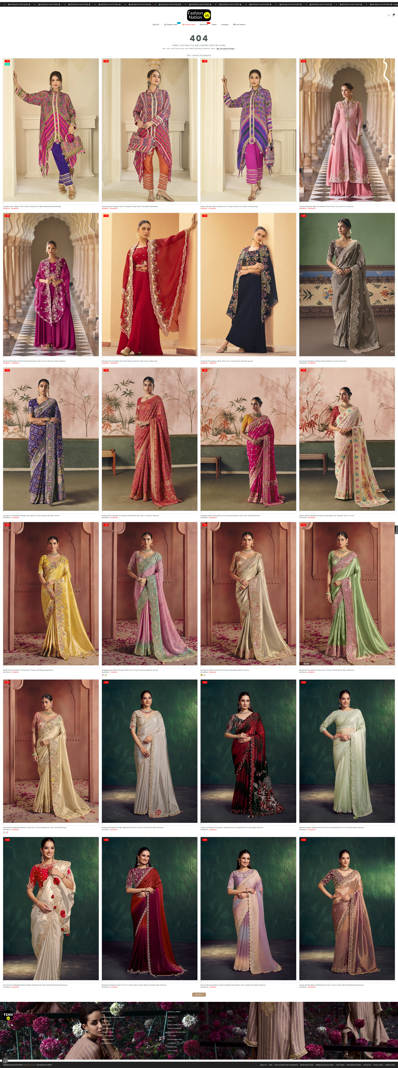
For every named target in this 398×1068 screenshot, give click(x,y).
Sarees (214, 25)
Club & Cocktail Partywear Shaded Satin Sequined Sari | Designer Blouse (232, 827)
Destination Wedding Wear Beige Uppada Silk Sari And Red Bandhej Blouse (35, 985)
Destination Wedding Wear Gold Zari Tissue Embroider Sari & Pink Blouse (35, 827)
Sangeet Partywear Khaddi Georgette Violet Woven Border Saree (31, 516)
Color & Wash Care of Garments (179, 1025)
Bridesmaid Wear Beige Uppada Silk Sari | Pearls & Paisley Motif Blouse (133, 827)
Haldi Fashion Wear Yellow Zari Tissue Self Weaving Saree (28, 670)
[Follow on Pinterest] (12, 1025)
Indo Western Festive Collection (113, 1017)
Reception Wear (107, 1039)
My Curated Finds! (226, 49)
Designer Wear (173, 24)
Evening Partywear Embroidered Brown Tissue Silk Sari (323, 361)
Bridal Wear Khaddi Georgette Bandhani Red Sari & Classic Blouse (130, 516)
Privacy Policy (172, 1047)
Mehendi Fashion (108, 1028)
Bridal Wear (205, 24)
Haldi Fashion (106, 1025)
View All (198, 995)
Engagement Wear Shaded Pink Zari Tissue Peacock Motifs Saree (130, 670)
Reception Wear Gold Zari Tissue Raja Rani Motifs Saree (225, 670)
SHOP (157, 25)
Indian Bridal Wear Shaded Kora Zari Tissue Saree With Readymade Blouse (331, 985)
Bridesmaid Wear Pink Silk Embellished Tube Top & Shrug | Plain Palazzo (34, 361)
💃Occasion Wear (188, 25)
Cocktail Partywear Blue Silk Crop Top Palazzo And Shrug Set (227, 361)
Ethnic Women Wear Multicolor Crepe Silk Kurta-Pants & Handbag (229, 206)
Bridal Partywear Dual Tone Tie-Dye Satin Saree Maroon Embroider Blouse (134, 985)
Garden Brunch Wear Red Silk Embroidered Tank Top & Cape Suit (130, 361)
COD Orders (172, 1036)
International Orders (175, 1039)
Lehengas (224, 25)
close (396, 4)
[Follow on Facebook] (4, 1025)
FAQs (169, 1021)
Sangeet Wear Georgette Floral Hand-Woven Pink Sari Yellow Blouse (230, 516)
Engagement (106, 1021)
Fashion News (172, 1051)
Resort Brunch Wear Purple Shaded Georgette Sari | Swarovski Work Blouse (233, 985)
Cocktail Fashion (108, 1036)
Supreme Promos (28, 1065)
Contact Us (172, 1043)
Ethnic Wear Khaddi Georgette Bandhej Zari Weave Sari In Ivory (326, 516)
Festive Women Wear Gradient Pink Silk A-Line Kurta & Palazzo (326, 206)
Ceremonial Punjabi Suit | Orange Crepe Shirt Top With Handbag (130, 206)
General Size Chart (174, 1028)
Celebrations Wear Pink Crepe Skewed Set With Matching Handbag (32, 206)
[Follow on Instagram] (8, 1025)
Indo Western (241, 25)
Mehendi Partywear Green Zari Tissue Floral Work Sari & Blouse (326, 670)
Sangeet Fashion (108, 1032)
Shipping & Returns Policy (177, 1032)
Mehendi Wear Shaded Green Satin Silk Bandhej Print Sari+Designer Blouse (331, 827)
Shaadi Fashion (107, 1043)
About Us (171, 1017)
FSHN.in (49, 1065)
